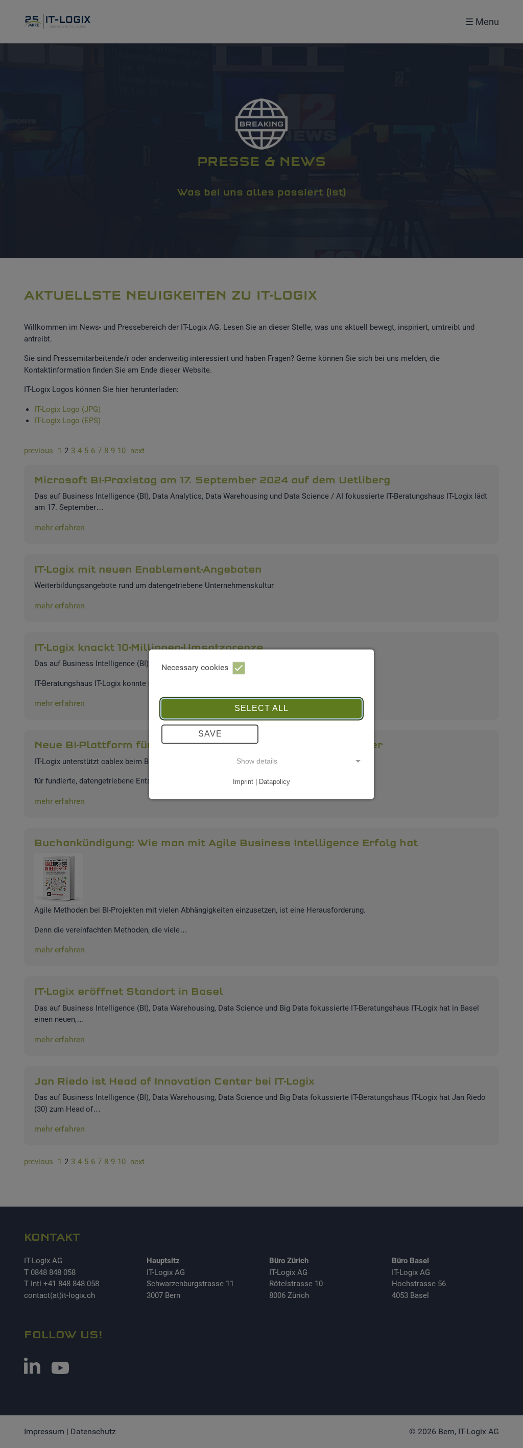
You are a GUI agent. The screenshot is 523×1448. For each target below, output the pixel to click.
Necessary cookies (194, 667)
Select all (261, 708)
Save (210, 733)
